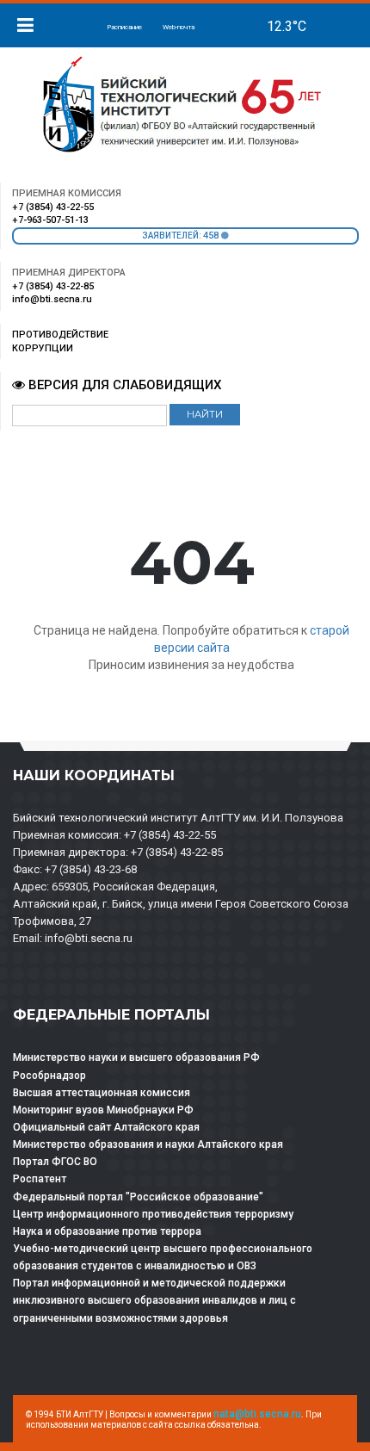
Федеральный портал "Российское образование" (138, 1197)
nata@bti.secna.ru (257, 1414)
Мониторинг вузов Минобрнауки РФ (103, 1110)
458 (212, 235)
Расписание (124, 27)
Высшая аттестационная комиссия (101, 1093)
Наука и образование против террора (107, 1231)
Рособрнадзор (49, 1076)
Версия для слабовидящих (123, 385)
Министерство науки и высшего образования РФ (136, 1057)
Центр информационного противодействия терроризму (153, 1214)
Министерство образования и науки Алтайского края (148, 1144)
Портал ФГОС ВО (55, 1162)
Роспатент (39, 1179)
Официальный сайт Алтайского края (106, 1127)
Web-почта (178, 27)
